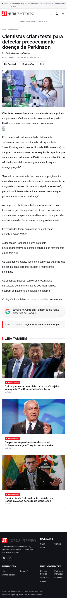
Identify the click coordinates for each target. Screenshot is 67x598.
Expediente (59, 578)
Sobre (42, 548)
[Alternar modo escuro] (57, 13)
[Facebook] (4, 558)
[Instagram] (9, 558)
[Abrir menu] (62, 13)
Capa (42, 544)
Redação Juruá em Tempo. (18, 53)
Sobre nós (24, 571)
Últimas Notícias (8, 575)
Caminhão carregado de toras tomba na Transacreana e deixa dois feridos (37, 5)
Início (4, 30)
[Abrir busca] (51, 13)
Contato (57, 544)
